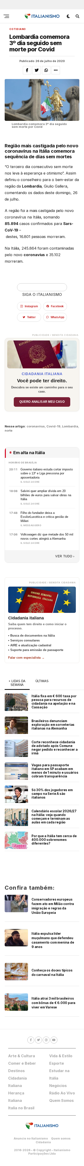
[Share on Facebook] (27, 70)
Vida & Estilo (60, 1056)
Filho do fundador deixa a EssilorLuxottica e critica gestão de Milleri (44, 517)
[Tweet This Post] (36, 70)
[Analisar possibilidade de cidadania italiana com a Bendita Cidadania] (42, 353)
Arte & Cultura (21, 1056)
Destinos (16, 1070)
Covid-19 (53, 426)
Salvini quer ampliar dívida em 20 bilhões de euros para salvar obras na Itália (46, 495)
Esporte (56, 1063)
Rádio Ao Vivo (62, 1093)
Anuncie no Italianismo (31, 1138)
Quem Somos (61, 1100)
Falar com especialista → (26, 657)
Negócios (58, 1085)
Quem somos (60, 1138)
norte (8, 430)
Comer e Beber (22, 1063)
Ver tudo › (64, 556)
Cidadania (43, 1142)
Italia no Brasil (21, 1108)
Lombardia (70, 426)
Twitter (31, 317)
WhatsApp (57, 317)
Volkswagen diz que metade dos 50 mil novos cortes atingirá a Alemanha (47, 536)
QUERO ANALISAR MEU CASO (41, 401)
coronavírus (36, 426)
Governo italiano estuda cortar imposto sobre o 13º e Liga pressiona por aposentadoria (47, 473)
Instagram (31, 306)
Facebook (57, 306)
